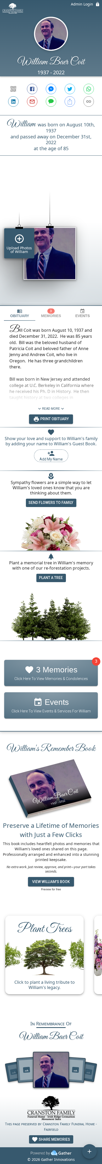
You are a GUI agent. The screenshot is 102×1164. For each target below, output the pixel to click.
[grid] (51, 239)
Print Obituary (54, 419)
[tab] (19, 313)
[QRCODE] (13, 89)
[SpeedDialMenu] (89, 1151)
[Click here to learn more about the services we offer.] (51, 1108)
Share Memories (54, 1139)
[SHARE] (70, 101)
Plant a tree (51, 578)
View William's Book (51, 882)
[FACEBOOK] (32, 89)
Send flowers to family (51, 503)
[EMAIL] (32, 101)
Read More (51, 409)
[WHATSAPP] (88, 89)
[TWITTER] (70, 89)
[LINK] (88, 101)
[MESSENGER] (51, 89)
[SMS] (51, 101)
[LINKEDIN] (13, 101)
